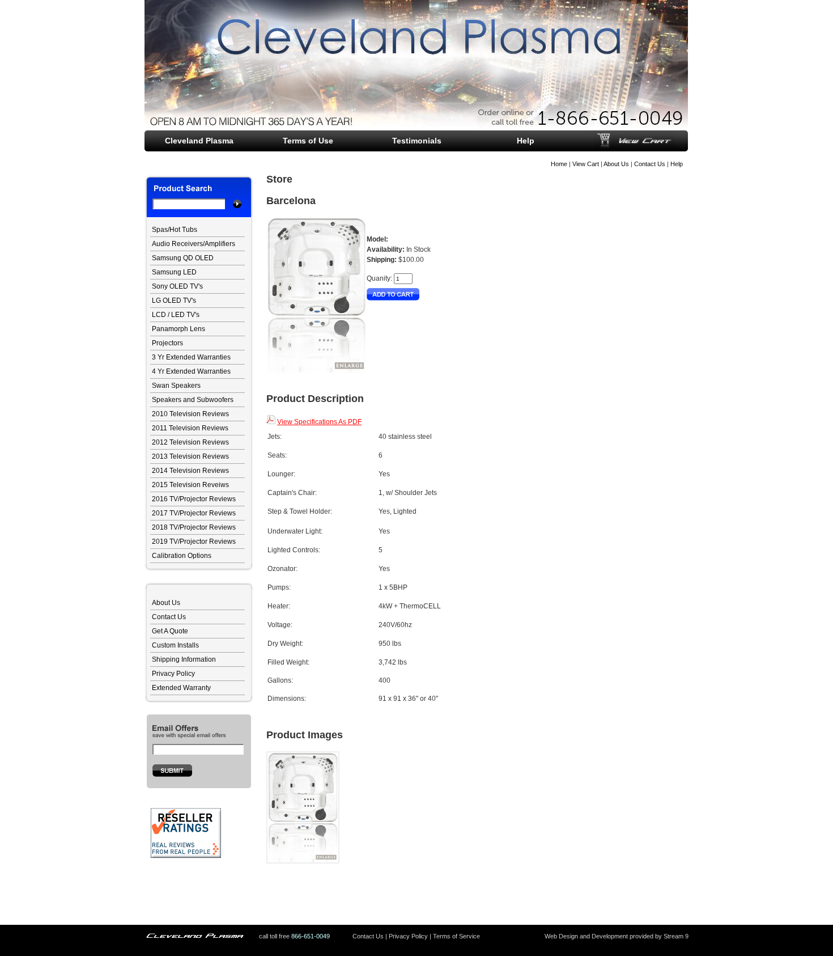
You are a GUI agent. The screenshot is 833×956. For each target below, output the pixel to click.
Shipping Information (184, 659)
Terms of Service (456, 936)
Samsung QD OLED (183, 258)
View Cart (585, 163)
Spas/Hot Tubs (174, 230)
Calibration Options (181, 556)
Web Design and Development (586, 936)
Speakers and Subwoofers (192, 400)
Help (676, 163)
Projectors (167, 343)
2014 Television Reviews (190, 471)
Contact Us (649, 163)
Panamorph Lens (178, 329)
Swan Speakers (176, 386)
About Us (616, 163)
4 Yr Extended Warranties (191, 371)
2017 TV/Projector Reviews (194, 513)
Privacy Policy (173, 674)
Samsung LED (174, 272)
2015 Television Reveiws (190, 485)
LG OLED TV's (174, 300)
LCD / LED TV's (175, 315)
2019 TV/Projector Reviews (194, 541)
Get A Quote (170, 631)
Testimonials (416, 140)
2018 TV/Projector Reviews (194, 527)
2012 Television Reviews (190, 442)
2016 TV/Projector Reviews (194, 499)
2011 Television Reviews (190, 428)
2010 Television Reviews (190, 414)
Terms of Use (308, 140)
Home (559, 163)
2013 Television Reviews (190, 456)
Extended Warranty (181, 688)
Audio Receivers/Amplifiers (193, 244)
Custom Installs (175, 645)
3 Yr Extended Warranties (191, 357)
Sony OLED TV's (177, 286)
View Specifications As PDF (319, 422)
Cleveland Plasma (199, 140)
